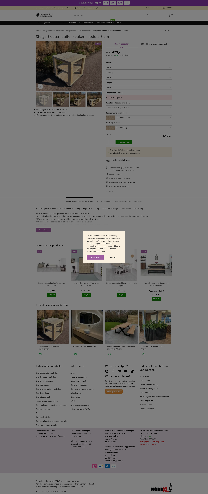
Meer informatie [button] (99, 251)
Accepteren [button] (95, 257)
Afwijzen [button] (113, 257)
